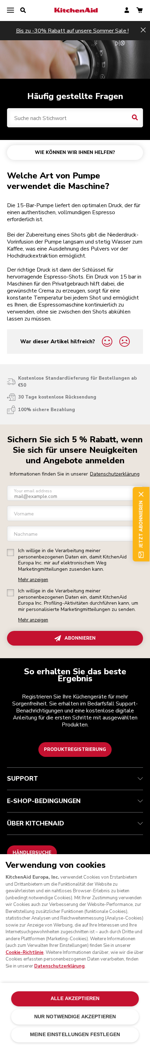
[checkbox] (10, 552)
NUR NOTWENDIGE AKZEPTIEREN (75, 1016)
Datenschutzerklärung (115, 474)
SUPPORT (22, 778)
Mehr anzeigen (33, 580)
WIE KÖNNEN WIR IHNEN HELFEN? (75, 152)
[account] (127, 10)
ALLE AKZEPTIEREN (75, 998)
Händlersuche (32, 853)
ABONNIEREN (80, 638)
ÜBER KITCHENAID (35, 823)
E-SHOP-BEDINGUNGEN (44, 801)
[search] (23, 10)
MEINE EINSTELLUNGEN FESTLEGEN (75, 1034)
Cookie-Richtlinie (25, 952)
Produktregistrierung (75, 749)
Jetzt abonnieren (141, 524)
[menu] (10, 10)
